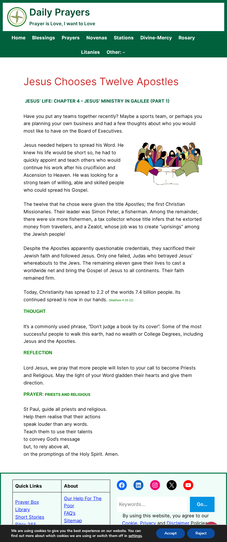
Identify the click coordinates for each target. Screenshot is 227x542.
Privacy (148, 523)
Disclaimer (178, 523)
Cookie (129, 523)
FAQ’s (70, 513)
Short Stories (29, 517)
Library (22, 509)
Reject (201, 533)
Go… (202, 504)
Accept (170, 533)
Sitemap (73, 520)
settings (135, 535)
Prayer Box (27, 502)
